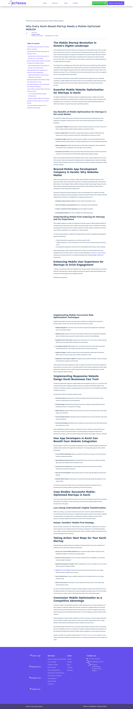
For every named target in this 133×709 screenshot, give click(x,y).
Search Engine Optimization (57, 659)
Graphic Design (53, 664)
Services (54, 3)
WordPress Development (56, 673)
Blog (66, 3)
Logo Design (52, 662)
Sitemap (70, 670)
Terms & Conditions (89, 706)
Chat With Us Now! (98, 3)
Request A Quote (114, 3)
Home (45, 3)
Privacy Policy (102, 706)
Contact (75, 3)
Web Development (54, 670)
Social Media (52, 681)
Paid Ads (50, 684)
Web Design (52, 667)
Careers (69, 662)
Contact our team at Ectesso (89, 635)
